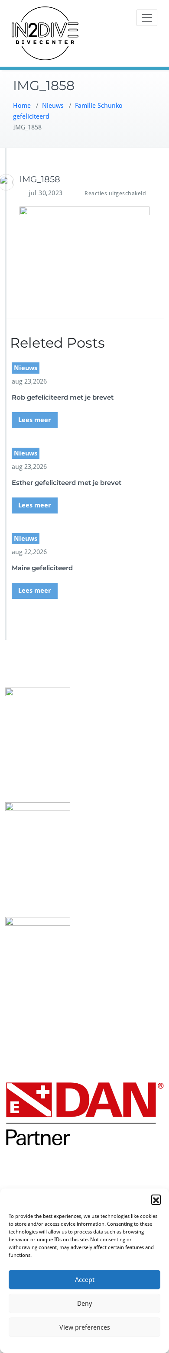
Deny (84, 1304)
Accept (84, 1280)
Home (22, 106)
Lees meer (34, 420)
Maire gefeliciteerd (42, 568)
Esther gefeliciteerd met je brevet (66, 482)
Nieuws (53, 106)
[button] (156, 1199)
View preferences (84, 1327)
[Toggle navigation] (146, 18)
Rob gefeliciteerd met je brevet (63, 397)
